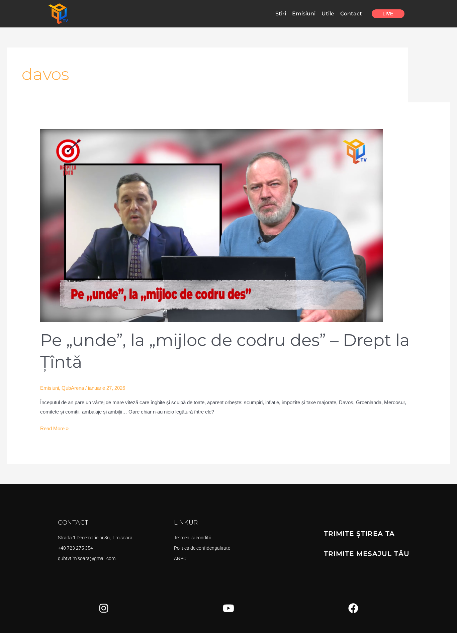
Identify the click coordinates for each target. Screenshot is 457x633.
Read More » (54, 427)
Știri (280, 13)
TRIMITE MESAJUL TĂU (366, 554)
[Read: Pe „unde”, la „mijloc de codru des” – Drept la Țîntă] (211, 225)
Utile (328, 13)
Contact (351, 13)
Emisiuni (303, 13)
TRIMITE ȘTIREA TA (359, 534)
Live (387, 13)
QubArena (73, 388)
